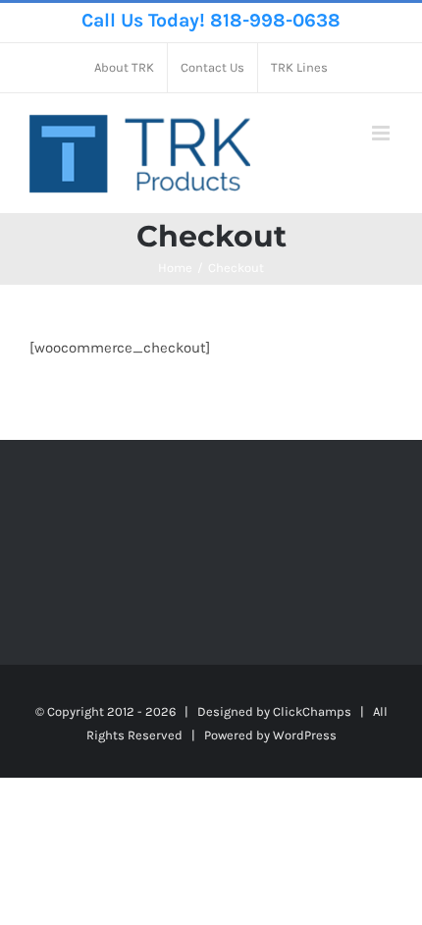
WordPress (305, 735)
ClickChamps (312, 711)
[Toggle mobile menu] (382, 133)
